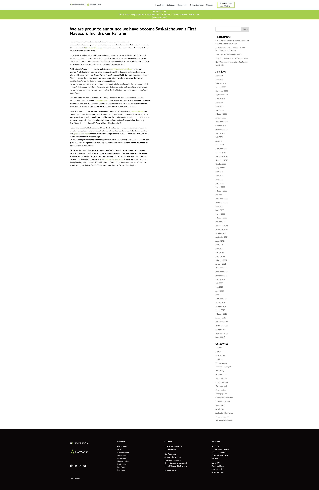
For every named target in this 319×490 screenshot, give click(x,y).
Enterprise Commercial (173, 446)
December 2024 (221, 122)
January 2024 (220, 152)
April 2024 (219, 145)
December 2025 (221, 91)
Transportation (117, 159)
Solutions (171, 5)
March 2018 (220, 310)
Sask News (219, 409)
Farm (119, 449)
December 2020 (221, 268)
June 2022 (219, 206)
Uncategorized (221, 386)
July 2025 (219, 102)
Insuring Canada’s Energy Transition (229, 54)
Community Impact (219, 452)
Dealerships (121, 464)
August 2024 (220, 133)
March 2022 (220, 214)
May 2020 (219, 287)
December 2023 (221, 156)
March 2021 (220, 256)
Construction (220, 390)
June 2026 (219, 79)
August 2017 (220, 337)
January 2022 (220, 222)
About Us (215, 446)
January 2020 (220, 302)
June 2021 (219, 248)
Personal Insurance (222, 417)
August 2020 (220, 279)
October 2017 (220, 329)
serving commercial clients (121, 69)
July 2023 (219, 172)
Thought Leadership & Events (175, 466)
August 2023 (220, 168)
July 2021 (219, 245)
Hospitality (219, 371)
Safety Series (220, 405)
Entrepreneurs (221, 363)
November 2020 (221, 272)
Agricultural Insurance (224, 413)
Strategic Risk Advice (172, 457)
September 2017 (221, 333)
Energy (218, 351)
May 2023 (219, 179)
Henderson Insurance (93, 48)
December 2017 (221, 321)
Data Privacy (75, 479)
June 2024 (219, 141)
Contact (209, 5)
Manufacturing (221, 378)
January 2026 (220, 87)
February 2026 (221, 83)
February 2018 (221, 314)
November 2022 (221, 202)
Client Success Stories (220, 455)
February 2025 (221, 114)
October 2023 (220, 164)
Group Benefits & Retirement (175, 463)
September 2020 (221, 275)
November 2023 (221, 160)
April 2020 (219, 291)
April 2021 (219, 252)
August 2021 (220, 241)
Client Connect (196, 5)
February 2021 (221, 260)
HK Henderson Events (224, 420)
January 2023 (220, 195)
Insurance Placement (172, 460)
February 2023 (221, 191)
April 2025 (219, 110)
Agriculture (106, 159)
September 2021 (221, 237)
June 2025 (219, 106)
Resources (182, 5)
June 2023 (219, 175)
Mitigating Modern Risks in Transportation (231, 58)
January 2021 (220, 264)
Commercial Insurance (224, 397)
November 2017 (221, 325)
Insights (215, 458)
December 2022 (221, 198)
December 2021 (221, 225)
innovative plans (101, 100)
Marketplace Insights (223, 367)
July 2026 (219, 75)
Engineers (121, 470)
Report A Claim (218, 466)
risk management (137, 111)
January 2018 (220, 318)
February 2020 (221, 298)
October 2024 (220, 125)
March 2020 (220, 295)
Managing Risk (221, 394)
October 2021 (220, 233)
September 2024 (221, 129)
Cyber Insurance (221, 382)
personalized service (82, 134)
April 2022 (219, 210)
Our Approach (170, 454)
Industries (159, 5)
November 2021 (221, 229)
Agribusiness (220, 355)
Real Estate (219, 359)
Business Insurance (222, 401)
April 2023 (219, 183)
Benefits (218, 347)
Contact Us (216, 463)
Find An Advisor (218, 469)
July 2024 (219, 137)
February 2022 (221, 218)
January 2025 (220, 118)
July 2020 (219, 283)
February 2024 (221, 149)
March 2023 (220, 187)
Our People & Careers (220, 449)
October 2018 (220, 306)
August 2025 (220, 99)
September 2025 (221, 95)
